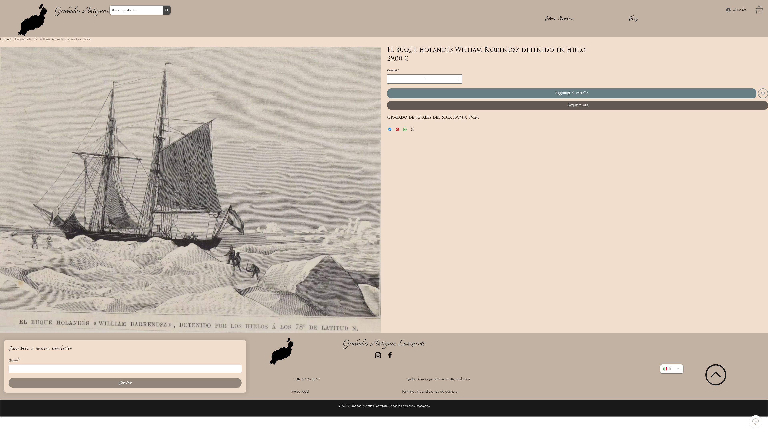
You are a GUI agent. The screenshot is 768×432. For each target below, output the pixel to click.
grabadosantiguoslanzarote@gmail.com (438, 379)
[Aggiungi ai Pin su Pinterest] (397, 129)
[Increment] (458, 79)
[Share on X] (412, 129)
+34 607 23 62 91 (307, 379)
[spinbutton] (425, 79)
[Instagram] (378, 355)
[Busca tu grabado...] (167, 10)
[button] (759, 10)
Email (14, 360)
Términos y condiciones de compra (429, 391)
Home (4, 39)
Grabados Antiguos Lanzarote (96, 11)
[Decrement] (391, 79)
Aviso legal (300, 391)
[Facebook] (390, 355)
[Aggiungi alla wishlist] (763, 93)
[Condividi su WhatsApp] (405, 129)
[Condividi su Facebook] (389, 129)
